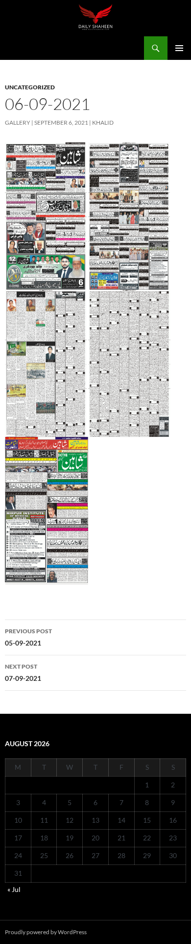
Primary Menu (179, 48)
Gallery (17, 122)
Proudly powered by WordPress (46, 932)
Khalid (103, 122)
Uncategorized (30, 87)
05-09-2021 (28, 637)
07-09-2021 (23, 672)
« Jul (14, 889)
